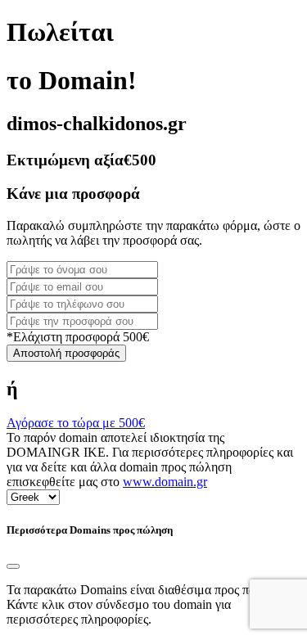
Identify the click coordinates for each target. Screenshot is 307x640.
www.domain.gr (165, 482)
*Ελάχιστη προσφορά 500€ (78, 337)
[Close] (13, 566)
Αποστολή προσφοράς (66, 353)
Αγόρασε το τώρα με (76, 423)
